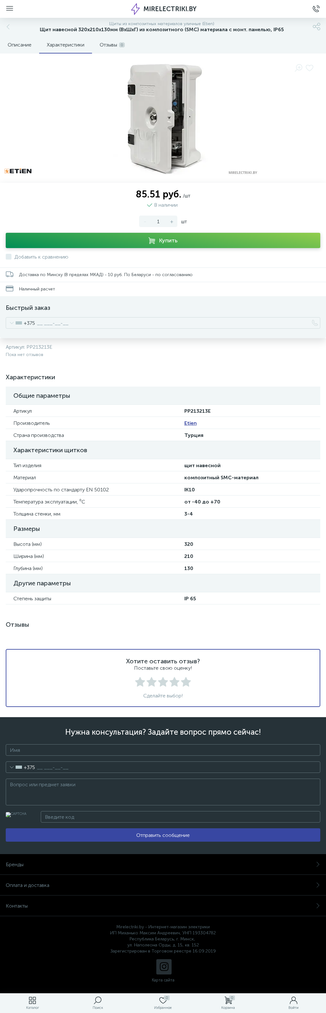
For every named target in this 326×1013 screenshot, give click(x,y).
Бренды (15, 864)
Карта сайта (163, 980)
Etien (190, 423)
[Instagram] (164, 966)
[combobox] (20, 322)
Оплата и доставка (27, 885)
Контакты (17, 906)
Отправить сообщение (163, 835)
